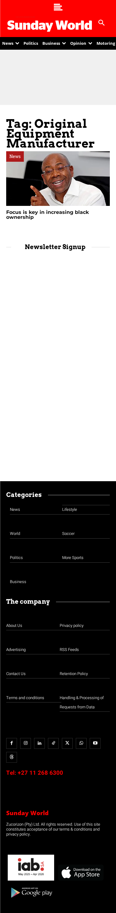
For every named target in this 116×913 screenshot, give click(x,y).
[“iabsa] (31, 881)
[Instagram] (25, 743)
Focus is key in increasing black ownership (47, 214)
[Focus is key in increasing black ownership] (58, 178)
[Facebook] (11, 743)
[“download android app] (31, 900)
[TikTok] (53, 743)
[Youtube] (95, 743)
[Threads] (11, 757)
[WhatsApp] (81, 743)
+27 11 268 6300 (40, 773)
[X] (67, 743)
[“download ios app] (80, 881)
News (15, 156)
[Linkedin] (39, 743)
